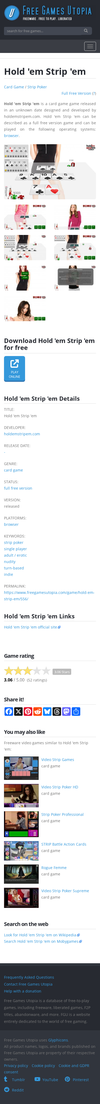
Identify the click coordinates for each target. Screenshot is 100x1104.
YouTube (50, 1079)
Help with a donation (22, 991)
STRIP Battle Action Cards (63, 844)
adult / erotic (15, 555)
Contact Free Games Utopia (28, 984)
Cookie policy (43, 1065)
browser (11, 135)
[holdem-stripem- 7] (25, 308)
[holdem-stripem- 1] (25, 217)
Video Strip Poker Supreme (65, 890)
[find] (86, 31)
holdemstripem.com (22, 433)
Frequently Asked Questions (29, 977)
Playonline (14, 374)
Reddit (18, 1090)
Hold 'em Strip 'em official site (30, 627)
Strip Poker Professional (62, 814)
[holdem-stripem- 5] (25, 278)
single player (15, 548)
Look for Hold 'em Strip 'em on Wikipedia (40, 934)
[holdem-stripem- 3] (25, 247)
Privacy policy (16, 1065)
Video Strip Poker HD (59, 786)
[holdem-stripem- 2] (75, 217)
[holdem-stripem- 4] (75, 247)
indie (8, 574)
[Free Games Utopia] (50, 12)
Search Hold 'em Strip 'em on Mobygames (41, 941)
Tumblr (18, 1079)
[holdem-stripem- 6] (75, 278)
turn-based (14, 567)
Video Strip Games (57, 759)
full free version (76, 93)
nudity (9, 561)
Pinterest (81, 1079)
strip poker (37, 86)
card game (14, 86)
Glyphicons (58, 1040)
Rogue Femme (54, 867)
